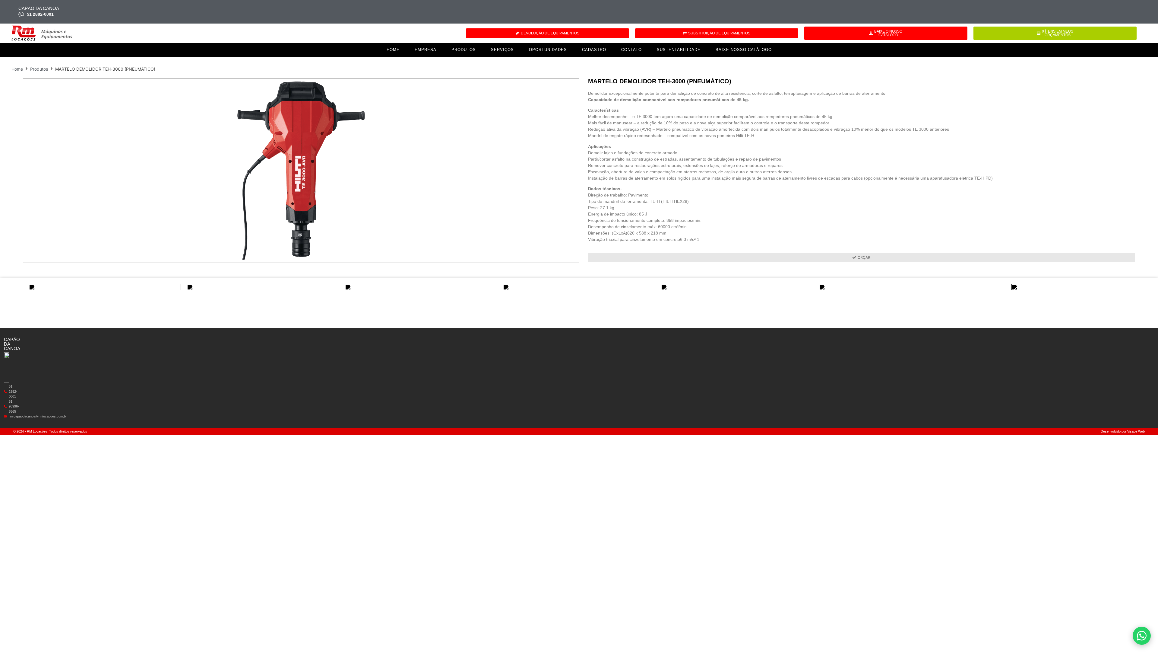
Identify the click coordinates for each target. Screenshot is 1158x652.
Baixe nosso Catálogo (744, 49)
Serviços (502, 49)
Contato (631, 49)
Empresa (425, 49)
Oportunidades (548, 49)
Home (393, 49)
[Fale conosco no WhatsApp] (1142, 636)
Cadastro (594, 49)
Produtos (463, 49)
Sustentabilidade (679, 49)
